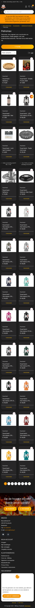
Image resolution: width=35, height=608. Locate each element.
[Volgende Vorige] (29, 483)
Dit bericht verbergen (11, 596)
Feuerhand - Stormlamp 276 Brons (7, 261)
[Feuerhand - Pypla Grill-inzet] (26, 135)
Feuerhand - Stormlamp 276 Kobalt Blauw (7, 295)
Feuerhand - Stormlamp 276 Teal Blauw (25, 469)
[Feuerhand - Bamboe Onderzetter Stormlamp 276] (8, 65)
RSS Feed (20, 602)
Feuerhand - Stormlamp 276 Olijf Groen (9, 400)
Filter (18, 46)
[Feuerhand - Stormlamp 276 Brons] (8, 246)
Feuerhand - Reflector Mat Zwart (26, 191)
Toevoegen (9, 87)
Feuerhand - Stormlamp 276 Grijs (25, 261)
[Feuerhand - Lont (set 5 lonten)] (8, 135)
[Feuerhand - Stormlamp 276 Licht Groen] (26, 281)
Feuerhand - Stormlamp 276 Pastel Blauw (7, 434)
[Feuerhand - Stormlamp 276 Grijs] (26, 246)
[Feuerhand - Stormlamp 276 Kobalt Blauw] (8, 281)
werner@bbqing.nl (10, 530)
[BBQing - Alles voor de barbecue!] (3, 6)
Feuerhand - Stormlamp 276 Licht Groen (25, 295)
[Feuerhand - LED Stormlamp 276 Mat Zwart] (26, 100)
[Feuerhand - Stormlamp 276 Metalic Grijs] (8, 350)
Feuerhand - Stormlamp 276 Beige (25, 226)
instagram (25, 509)
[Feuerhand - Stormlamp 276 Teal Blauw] (26, 455)
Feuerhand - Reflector (6, 191)
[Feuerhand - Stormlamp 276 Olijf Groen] (8, 385)
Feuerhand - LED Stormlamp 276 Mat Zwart (26, 114)
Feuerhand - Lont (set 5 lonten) (8, 149)
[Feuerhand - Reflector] (8, 177)
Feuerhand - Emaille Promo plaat (26, 79)
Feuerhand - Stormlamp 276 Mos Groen (25, 365)
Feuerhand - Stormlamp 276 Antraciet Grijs (7, 226)
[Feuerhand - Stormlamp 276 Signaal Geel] (8, 455)
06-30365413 (7, 527)
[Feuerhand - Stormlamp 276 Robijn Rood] (26, 420)
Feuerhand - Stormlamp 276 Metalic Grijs (7, 365)
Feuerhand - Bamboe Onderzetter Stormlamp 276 (7, 80)
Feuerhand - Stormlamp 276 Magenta (7, 330)
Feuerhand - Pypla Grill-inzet (26, 149)
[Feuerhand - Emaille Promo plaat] (26, 65)
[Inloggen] (26, 6)
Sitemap (14, 602)
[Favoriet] (29, 6)
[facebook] (3, 534)
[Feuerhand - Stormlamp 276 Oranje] (26, 385)
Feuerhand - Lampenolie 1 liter (8, 114)
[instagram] (8, 534)
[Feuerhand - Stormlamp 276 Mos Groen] (26, 350)
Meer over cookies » (9, 599)
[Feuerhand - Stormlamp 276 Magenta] (8, 316)
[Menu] (1, 12)
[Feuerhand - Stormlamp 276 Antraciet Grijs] (8, 211)
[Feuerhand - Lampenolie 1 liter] (8, 100)
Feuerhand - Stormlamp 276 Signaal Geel (7, 469)
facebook (11, 509)
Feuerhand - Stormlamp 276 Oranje (25, 400)
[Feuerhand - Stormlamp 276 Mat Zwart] (26, 316)
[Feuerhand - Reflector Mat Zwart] (26, 177)
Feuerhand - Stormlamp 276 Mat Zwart (26, 330)
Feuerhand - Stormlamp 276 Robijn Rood (25, 434)
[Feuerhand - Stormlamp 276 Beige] (26, 211)
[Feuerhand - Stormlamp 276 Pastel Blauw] (8, 420)
